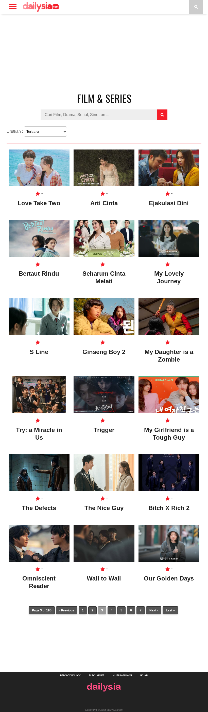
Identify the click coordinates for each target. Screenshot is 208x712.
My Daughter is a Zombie (169, 355)
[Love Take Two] (39, 185)
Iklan (144, 675)
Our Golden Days (169, 578)
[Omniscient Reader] (39, 560)
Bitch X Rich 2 (168, 507)
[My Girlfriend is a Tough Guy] (168, 411)
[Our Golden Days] (168, 560)
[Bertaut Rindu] (39, 255)
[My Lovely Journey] (168, 255)
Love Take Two (39, 203)
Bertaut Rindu (39, 273)
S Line (39, 351)
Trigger (104, 429)
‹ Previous (66, 610)
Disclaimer (96, 675)
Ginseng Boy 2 (103, 351)
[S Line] (39, 333)
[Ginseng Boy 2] (104, 333)
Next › (153, 610)
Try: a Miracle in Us (39, 433)
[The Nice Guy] (104, 490)
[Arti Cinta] (104, 185)
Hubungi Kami (122, 675)
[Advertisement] (104, 54)
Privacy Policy (70, 675)
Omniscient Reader (39, 582)
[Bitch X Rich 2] (168, 490)
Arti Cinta (104, 203)
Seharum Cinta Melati (103, 277)
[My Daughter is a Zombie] (168, 333)
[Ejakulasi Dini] (168, 185)
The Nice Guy (104, 507)
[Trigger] (104, 411)
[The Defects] (39, 490)
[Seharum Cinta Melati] (104, 255)
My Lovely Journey (169, 277)
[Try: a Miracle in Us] (39, 411)
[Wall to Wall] (104, 560)
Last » (170, 610)
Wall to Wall (104, 578)
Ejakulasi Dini (169, 203)
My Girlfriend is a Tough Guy (169, 433)
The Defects (39, 507)
